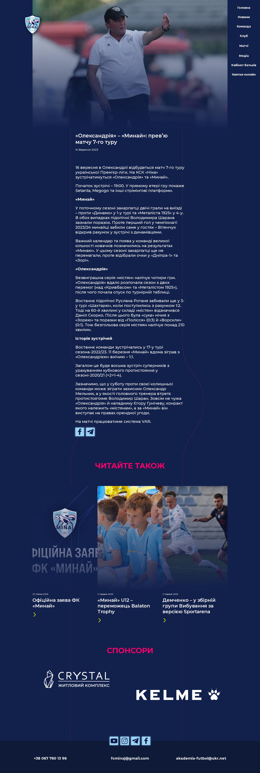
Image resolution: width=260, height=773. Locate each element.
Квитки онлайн (244, 74)
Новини (244, 17)
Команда (244, 26)
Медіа (244, 56)
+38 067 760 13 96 (50, 758)
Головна (243, 7)
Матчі (243, 46)
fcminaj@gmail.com (130, 758)
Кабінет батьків (243, 65)
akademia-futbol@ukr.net (201, 758)
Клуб (244, 36)
